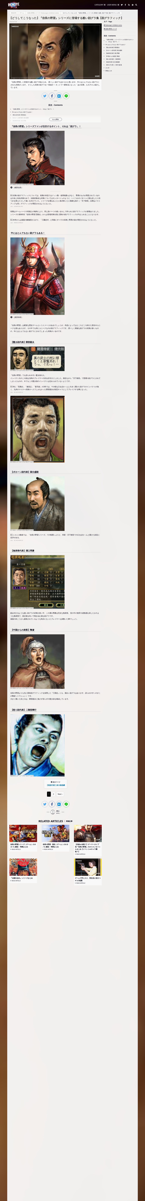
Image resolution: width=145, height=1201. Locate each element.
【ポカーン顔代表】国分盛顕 (20, 118)
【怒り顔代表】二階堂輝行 (113, 59)
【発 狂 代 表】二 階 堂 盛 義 (114, 65)
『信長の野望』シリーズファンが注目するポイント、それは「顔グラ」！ (33, 109)
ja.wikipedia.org (18, 206)
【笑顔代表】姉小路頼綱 (113, 62)
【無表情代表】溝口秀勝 (19, 121)
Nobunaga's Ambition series (113, 25)
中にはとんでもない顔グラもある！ (22, 112)
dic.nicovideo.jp (18, 392)
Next (59, 794)
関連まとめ (109, 71)
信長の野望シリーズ (111, 29)
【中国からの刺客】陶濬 (113, 56)
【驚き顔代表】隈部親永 (19, 115)
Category (99, 5)
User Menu (112, 5)
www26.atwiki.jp (18, 222)
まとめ (107, 68)
